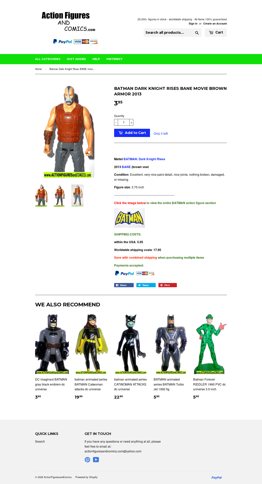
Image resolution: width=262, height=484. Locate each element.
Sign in (193, 23)
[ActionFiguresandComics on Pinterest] (87, 461)
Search (40, 441)
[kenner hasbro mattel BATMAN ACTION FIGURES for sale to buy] (129, 226)
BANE (126, 167)
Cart (218, 32)
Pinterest (114, 59)
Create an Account (215, 23)
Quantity (119, 116)
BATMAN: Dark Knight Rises (144, 159)
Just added (76, 59)
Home (38, 69)
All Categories (47, 59)
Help (96, 59)
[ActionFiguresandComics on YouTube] (96, 461)
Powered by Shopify (86, 477)
